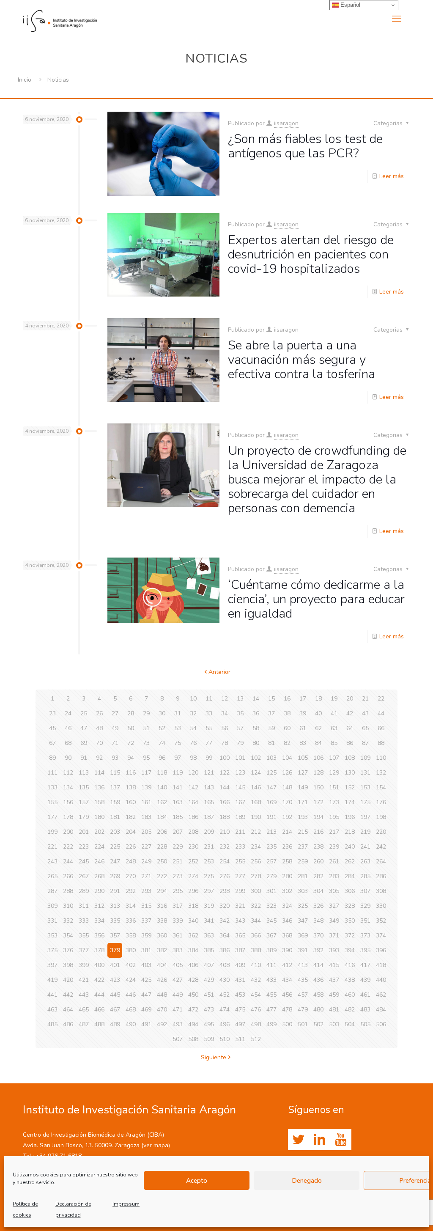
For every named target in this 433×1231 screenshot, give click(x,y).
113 (84, 773)
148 (287, 787)
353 (52, 935)
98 (193, 758)
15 (271, 699)
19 (334, 699)
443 (84, 995)
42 (349, 713)
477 (271, 1010)
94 (130, 758)
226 (131, 847)
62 (318, 728)
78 (224, 743)
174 (350, 802)
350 (350, 921)
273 (178, 876)
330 (381, 906)
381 (146, 950)
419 (52, 980)
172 (318, 802)
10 (193, 699)
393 (334, 950)
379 (115, 950)
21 (365, 699)
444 (99, 995)
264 (381, 861)
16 (287, 699)
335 (115, 921)
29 (146, 713)
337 (146, 921)
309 (52, 906)
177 (52, 817)
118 (162, 773)
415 (334, 965)
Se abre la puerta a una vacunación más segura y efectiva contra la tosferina (301, 360)
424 (131, 980)
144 (224, 787)
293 (146, 891)
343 (240, 921)
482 (350, 1010)
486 (68, 1024)
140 (162, 787)
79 (240, 743)
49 (115, 728)
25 (83, 713)
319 (209, 906)
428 (193, 980)
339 (178, 921)
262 (350, 861)
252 (193, 861)
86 (349, 743)
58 (255, 728)
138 (131, 787)
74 (162, 743)
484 (381, 1010)
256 (256, 861)
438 (350, 980)
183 (146, 817)
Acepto (196, 1180)
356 (99, 935)
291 (115, 891)
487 (84, 1024)
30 (162, 713)
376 (68, 950)
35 (240, 713)
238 (318, 847)
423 (115, 980)
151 (334, 787)
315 (146, 906)
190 (256, 817)
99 (209, 758)
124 (256, 773)
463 (52, 1010)
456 (287, 995)
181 (115, 817)
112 (68, 773)
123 (240, 773)
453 (240, 995)
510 (224, 1039)
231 (209, 847)
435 (303, 980)
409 (240, 965)
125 (271, 773)
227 (146, 847)
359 (146, 935)
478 (287, 1010)
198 (381, 817)
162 (162, 802)
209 (209, 832)
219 (365, 832)
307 (365, 891)
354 (68, 935)
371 (334, 935)
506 (381, 1024)
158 (99, 802)
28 (130, 713)
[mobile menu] (396, 19)
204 (131, 832)
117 (146, 773)
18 (318, 699)
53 (177, 728)
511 (240, 1039)
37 (271, 713)
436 (318, 980)
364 (224, 935)
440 (381, 980)
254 (224, 861)
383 (178, 950)
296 (193, 891)
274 (193, 876)
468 (131, 1010)
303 (303, 891)
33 (209, 713)
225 (115, 847)
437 (334, 980)
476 (256, 1010)
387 (240, 950)
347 (303, 921)
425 (146, 980)
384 (193, 950)
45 (52, 728)
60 (287, 728)
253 (209, 861)
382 (162, 950)
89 (52, 758)
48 (99, 728)
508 (193, 1039)
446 (131, 995)
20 (349, 699)
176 (381, 802)
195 (334, 817)
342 (224, 921)
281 (303, 876)
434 (287, 980)
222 (68, 847)
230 (193, 847)
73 (146, 743)
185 (178, 817)
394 (350, 950)
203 (115, 832)
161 (146, 802)
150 (318, 787)
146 (256, 787)
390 (287, 950)
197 (365, 817)
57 (240, 728)
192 (287, 817)
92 (99, 758)
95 (146, 758)
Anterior (219, 672)
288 (68, 891)
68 (68, 743)
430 (224, 980)
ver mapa (155, 1145)
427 (178, 980)
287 (52, 891)
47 (83, 728)
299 (240, 891)
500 (287, 1024)
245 (84, 861)
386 (224, 950)
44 (381, 713)
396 (381, 950)
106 (318, 758)
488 (99, 1024)
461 (365, 995)
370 (318, 935)
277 (240, 876)
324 (287, 906)
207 (178, 832)
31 (177, 713)
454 (256, 995)
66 (381, 728)
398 (68, 965)
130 (350, 773)
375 (52, 950)
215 (303, 832)
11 (209, 699)
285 (365, 876)
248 (131, 861)
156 (68, 802)
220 (381, 832)
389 (271, 950)
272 (162, 876)
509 (209, 1039)
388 (256, 950)
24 (68, 713)
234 (256, 847)
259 (303, 861)
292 (131, 891)
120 (193, 773)
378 (99, 950)
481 (334, 1010)
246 (99, 861)
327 (334, 906)
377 (84, 950)
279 (271, 876)
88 (381, 743)
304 (318, 891)
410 (256, 965)
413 (303, 965)
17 (302, 699)
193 (303, 817)
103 (271, 758)
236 (287, 847)
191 (271, 817)
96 (162, 758)
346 (287, 921)
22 (381, 699)
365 (240, 935)
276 (224, 876)
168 (256, 802)
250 (162, 861)
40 (318, 713)
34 (224, 713)
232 (224, 847)
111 (52, 773)
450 (193, 995)
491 (146, 1024)
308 (381, 891)
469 (146, 1010)
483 (365, 1010)
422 (99, 980)
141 (178, 787)
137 (115, 787)
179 (84, 817)
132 (381, 773)
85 (334, 743)
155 (52, 802)
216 (318, 832)
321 (240, 906)
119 (178, 773)
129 (334, 773)
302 (287, 891)
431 (240, 980)
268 (99, 876)
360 (162, 935)
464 (68, 1010)
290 (99, 891)
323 (271, 906)
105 (303, 758)
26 (99, 713)
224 (99, 847)
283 (334, 876)
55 (209, 728)
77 (209, 743)
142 (193, 787)
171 (303, 802)
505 (365, 1024)
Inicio (24, 80)
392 (318, 950)
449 (178, 995)
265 (52, 876)
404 (162, 965)
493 (178, 1024)
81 (271, 743)
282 (318, 876)
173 (334, 802)
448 (162, 995)
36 (255, 713)
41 (334, 713)
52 (162, 728)
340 (193, 921)
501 (303, 1024)
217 (334, 832)
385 (209, 950)
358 (131, 935)
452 (224, 995)
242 (381, 847)
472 (193, 1010)
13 (240, 699)
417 (365, 965)
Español (349, 5)
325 (303, 906)
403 (146, 965)
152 (350, 787)
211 (240, 832)
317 (178, 906)
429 (209, 980)
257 (271, 861)
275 (209, 876)
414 (318, 965)
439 (365, 980)
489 (115, 1024)
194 (318, 817)
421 (84, 980)
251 (178, 861)
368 (287, 935)
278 (256, 876)
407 (209, 965)
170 (287, 802)
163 (178, 802)
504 (350, 1024)
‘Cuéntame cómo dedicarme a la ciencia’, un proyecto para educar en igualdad (316, 599)
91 (83, 758)
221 (52, 847)
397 (52, 965)
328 (350, 906)
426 (162, 980)
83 (302, 743)
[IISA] (60, 19)
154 (381, 787)
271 (146, 876)
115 (115, 773)
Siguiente (213, 1057)
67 (52, 743)
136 (99, 787)
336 (131, 921)
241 (365, 847)
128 (318, 773)
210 (224, 832)
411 (271, 965)
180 (99, 817)
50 (130, 728)
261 (334, 861)
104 (287, 758)
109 (365, 758)
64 (349, 728)
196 (350, 817)
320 (224, 906)
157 (84, 802)
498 (256, 1024)
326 (318, 906)
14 (255, 699)
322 (256, 906)
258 (287, 861)
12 (224, 699)
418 (381, 965)
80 (255, 743)
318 (193, 906)
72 (130, 743)
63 (334, 728)
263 (365, 861)
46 (68, 728)
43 (365, 713)
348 (318, 921)
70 (99, 743)
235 (271, 847)
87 (365, 743)
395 (365, 950)
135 (84, 787)
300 (256, 891)
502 (318, 1024)
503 (334, 1024)
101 (240, 758)
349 (334, 921)
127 (303, 773)
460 (350, 995)
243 (52, 861)
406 (193, 965)
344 (256, 921)
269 (115, 876)
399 (84, 965)
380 (131, 950)
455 (271, 995)
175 (365, 802)
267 (84, 876)
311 (84, 906)
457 (303, 995)
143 (209, 787)
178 (68, 817)
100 (224, 758)
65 (365, 728)
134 (68, 787)
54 (193, 728)
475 (240, 1010)
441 (52, 995)
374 (381, 935)
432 (256, 980)
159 (115, 802)
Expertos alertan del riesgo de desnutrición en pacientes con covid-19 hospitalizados (311, 254)
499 (271, 1024)
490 (131, 1024)
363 (209, 935)
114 (99, 773)
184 (162, 817)
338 (162, 921)
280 (287, 876)
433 (271, 980)
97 (177, 758)
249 (146, 861)
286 (381, 876)
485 (52, 1024)
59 (271, 728)
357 (115, 935)
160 (131, 802)
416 (350, 965)
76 (193, 743)
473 (209, 1010)
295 (178, 891)
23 (52, 713)
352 (381, 921)
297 (209, 891)
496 (224, 1024)
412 (287, 965)
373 (365, 935)
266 (68, 876)
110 (381, 758)
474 (224, 1010)
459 (334, 995)
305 (334, 891)
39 (302, 713)
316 (162, 906)
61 (302, 728)
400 (99, 965)
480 (318, 1010)
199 (52, 832)
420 (68, 980)
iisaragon (286, 123)
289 (84, 891)
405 (178, 965)
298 (224, 891)
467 (115, 1010)
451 (209, 995)
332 (68, 921)
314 (131, 906)
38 (287, 713)
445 (115, 995)
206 (162, 832)
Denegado (307, 1180)
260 (318, 861)
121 (209, 773)
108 (350, 758)
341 (209, 921)
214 (287, 832)
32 (193, 713)
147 (271, 787)
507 (178, 1039)
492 (162, 1024)
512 (256, 1039)
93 (115, 758)
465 (84, 1010)
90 (68, 758)
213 (271, 832)
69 (83, 743)
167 (240, 802)
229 (178, 847)
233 (240, 847)
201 (84, 832)
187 (209, 817)
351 (365, 921)
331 (52, 921)
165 (209, 802)
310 (68, 906)
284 (350, 876)
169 (271, 802)
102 (256, 758)
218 (350, 832)
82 (287, 743)
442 (68, 995)
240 (350, 847)
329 (365, 906)
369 (303, 935)
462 (381, 995)
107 (334, 758)
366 (256, 935)
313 (115, 906)
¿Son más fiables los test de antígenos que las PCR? (305, 146)
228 (162, 847)
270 (131, 876)
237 (303, 847)
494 (193, 1024)
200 (68, 832)
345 (271, 921)
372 (350, 935)
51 (146, 728)
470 (162, 1010)
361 (178, 935)
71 (115, 743)
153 (365, 787)
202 (99, 832)
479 (303, 1010)
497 (240, 1024)
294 (162, 891)
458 (318, 995)
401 (115, 965)
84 (318, 743)
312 (99, 906)
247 (115, 861)
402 (131, 965)
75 (177, 743)
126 (287, 773)
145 (240, 787)
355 (84, 935)
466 (99, 1010)
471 (178, 1010)
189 (240, 817)
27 (115, 713)
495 (209, 1024)
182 (131, 817)
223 (84, 847)
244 (68, 861)
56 (224, 728)
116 (131, 773)
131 (365, 773)
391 (303, 950)
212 (256, 832)
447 (146, 995)
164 (193, 802)
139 (146, 787)
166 (224, 802)
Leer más (391, 176)
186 (193, 817)
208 (193, 832)
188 (224, 817)
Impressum (126, 1204)
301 (271, 891)
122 (224, 773)
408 (224, 965)
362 (193, 935)
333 (84, 921)
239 (334, 847)
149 (303, 787)
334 (99, 921)
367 (271, 935)
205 (146, 832)
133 (52, 787)
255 (240, 861)
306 (350, 891)
